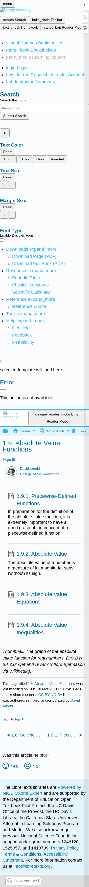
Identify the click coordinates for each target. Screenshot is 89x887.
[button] (22, 335)
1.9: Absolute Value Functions (51, 683)
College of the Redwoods (39, 474)
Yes (14, 766)
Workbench (55, 431)
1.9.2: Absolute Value (42, 554)
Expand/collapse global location (84, 430)
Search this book (13, 100)
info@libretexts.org (31, 866)
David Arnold (30, 469)
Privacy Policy (64, 848)
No (35, 766)
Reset (7, 152)
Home (25, 431)
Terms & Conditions (22, 854)
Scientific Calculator (31, 292)
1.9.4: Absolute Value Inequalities (42, 629)
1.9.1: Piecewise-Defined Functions (46, 500)
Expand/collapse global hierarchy (8, 431)
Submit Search (14, 116)
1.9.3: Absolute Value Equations (42, 598)
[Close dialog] (3, 389)
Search (9, 881)
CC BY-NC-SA (50, 695)
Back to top (11, 719)
